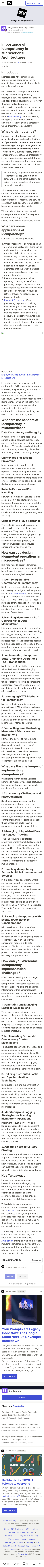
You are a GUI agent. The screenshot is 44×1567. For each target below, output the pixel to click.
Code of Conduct (15, 1284)
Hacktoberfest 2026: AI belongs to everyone (18, 1481)
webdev (6, 66)
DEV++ (28, 1529)
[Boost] (34, 1563)
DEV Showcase (13, 1539)
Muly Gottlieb (14, 27)
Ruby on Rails (23, 1554)
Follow (22, 1397)
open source (25, 1549)
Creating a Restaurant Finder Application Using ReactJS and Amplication (19, 1415)
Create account (34, 3)
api (30, 62)
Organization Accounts (29, 1536)
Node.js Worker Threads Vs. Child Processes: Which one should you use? (21, 1439)
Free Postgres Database (14, 1542)
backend (22, 62)
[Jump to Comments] (15, 1563)
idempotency (14, 116)
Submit (10, 1276)
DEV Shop (29, 1542)
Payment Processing (14, 300)
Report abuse (30, 1284)
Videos (35, 1529)
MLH (37, 1542)
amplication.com (27, 32)
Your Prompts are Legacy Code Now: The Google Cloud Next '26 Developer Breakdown (21, 1335)
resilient (11, 1210)
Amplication (28, 27)
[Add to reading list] (25, 1563)
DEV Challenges (17, 1529)
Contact (32, 1539)
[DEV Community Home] (9, 3)
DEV (12, 1552)
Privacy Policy (23, 1546)
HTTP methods (18, 593)
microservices (9, 62)
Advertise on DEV (11, 1536)
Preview (22, 1276)
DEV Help (30, 1532)
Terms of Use (36, 1546)
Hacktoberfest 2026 (11, 1496)
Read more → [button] (9, 1376)
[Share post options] (40, 1563)
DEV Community (9, 1521)
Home (6, 1529)
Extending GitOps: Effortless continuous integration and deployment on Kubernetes (20, 1427)
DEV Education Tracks (16, 1532)
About (24, 1539)
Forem (12, 1549)
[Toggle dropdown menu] (41, 1291)
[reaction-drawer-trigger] (5, 1563)
